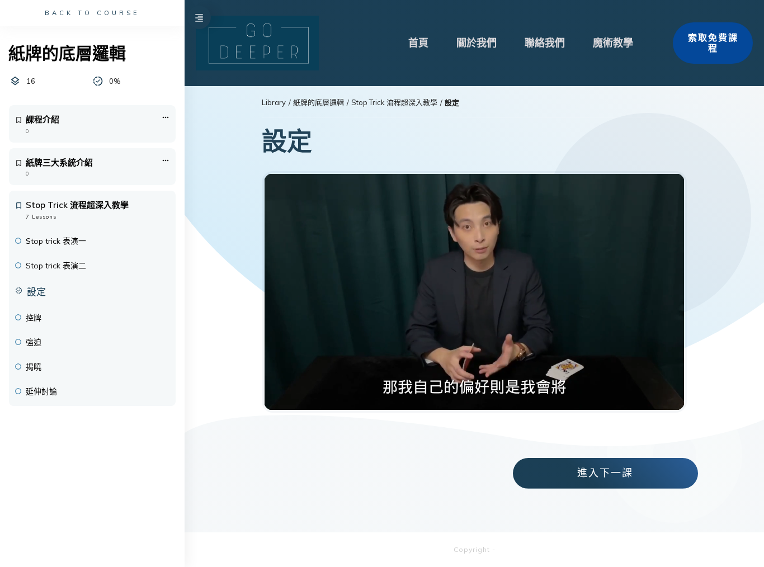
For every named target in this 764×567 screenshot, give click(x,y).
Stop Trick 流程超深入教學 (77, 205)
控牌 (33, 318)
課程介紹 (42, 119)
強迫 (33, 342)
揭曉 (33, 367)
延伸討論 (41, 391)
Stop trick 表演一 (56, 241)
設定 (36, 291)
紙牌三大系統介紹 (59, 162)
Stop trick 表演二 (56, 266)
